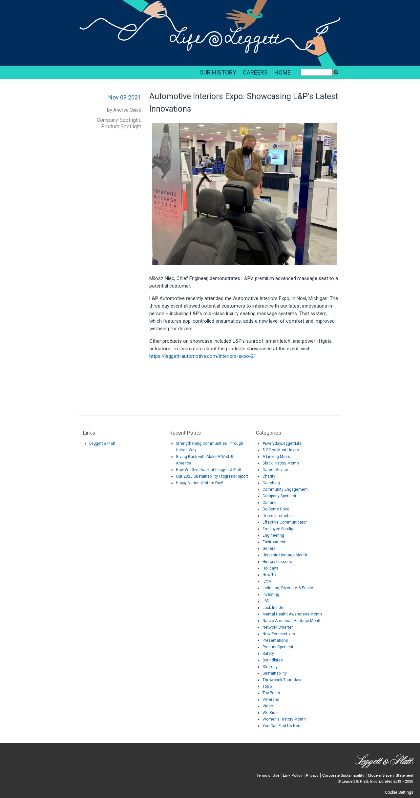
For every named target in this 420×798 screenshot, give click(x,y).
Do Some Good (275, 509)
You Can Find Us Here (282, 725)
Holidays (270, 568)
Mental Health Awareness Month (292, 614)
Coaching (271, 483)
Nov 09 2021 (124, 97)
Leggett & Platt (102, 443)
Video (267, 706)
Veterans (270, 699)
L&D (265, 601)
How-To (269, 574)
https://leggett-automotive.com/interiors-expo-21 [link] (202, 356)
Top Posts (271, 693)
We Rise (270, 712)
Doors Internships (278, 515)
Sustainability (274, 673)
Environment (273, 542)
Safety (268, 653)
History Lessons (277, 561)
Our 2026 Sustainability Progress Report (212, 476)
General (269, 548)
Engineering (273, 535)
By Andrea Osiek (124, 110)
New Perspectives (278, 634)
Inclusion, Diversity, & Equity (287, 588)
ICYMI (267, 581)
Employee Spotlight (279, 529)
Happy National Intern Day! (199, 483)
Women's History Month (284, 719)
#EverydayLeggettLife (282, 443)
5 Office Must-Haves (280, 450)
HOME (282, 72)
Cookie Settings (399, 792)
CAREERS (255, 72)
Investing (270, 594)
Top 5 (267, 686)
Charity (268, 476)
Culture (269, 502)
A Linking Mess (276, 456)
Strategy (270, 666)
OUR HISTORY (218, 72)
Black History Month (280, 463)
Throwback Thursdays (282, 680)
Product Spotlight (121, 126)
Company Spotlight (118, 120)
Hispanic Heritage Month (284, 555)
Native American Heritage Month (292, 620)
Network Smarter (277, 627)
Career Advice (275, 469)
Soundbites (272, 660)
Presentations (275, 640)
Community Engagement (285, 489)
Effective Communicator (284, 522)
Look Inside (272, 607)
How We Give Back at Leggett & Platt (209, 469)
